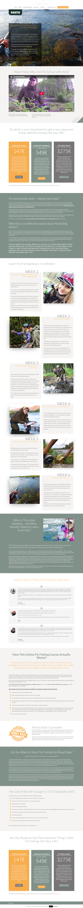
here (36, 825)
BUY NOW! (19, 177)
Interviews (36, 7)
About (20, 7)
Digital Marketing (27, 7)
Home (16, 7)
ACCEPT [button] (51, 906)
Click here (58, 185)
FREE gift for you (52, 7)
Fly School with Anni (63, 7)
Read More (55, 906)
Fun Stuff (42, 7)
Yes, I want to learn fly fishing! (21, 58)
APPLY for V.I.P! (64, 177)
